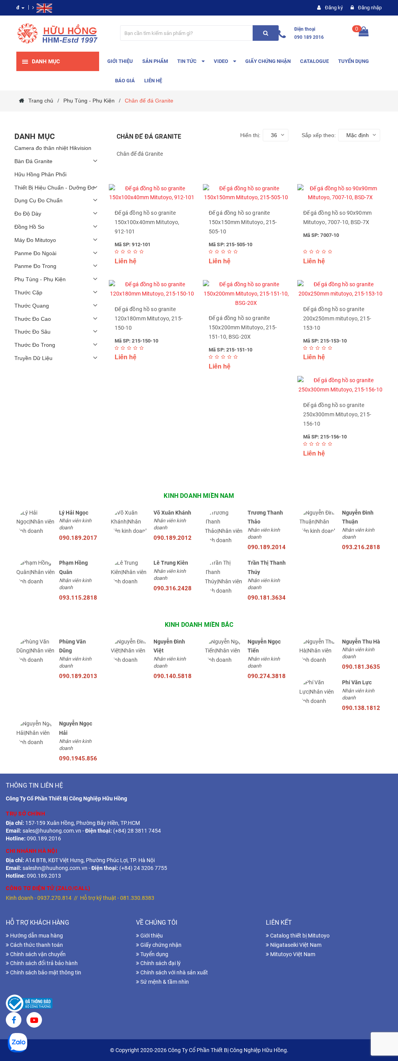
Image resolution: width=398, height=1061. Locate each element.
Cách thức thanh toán (36, 945)
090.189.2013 (78, 676)
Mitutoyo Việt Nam (292, 954)
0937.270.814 (54, 898)
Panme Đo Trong (35, 266)
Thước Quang (31, 306)
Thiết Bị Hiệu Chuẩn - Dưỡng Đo (54, 187)
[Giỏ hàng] (364, 33)
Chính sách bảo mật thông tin (45, 972)
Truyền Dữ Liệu (33, 358)
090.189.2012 (173, 537)
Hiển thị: (250, 135)
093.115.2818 (78, 597)
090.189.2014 (267, 547)
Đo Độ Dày (27, 213)
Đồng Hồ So (29, 227)
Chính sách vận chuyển (37, 954)
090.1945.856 (78, 758)
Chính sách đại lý (160, 963)
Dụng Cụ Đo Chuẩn (38, 200)
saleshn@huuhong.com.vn (55, 868)
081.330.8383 (137, 898)
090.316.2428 (173, 588)
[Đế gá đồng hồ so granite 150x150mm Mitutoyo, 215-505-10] (246, 193)
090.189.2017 (78, 537)
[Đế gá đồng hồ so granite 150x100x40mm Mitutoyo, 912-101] (152, 193)
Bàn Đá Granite (33, 161)
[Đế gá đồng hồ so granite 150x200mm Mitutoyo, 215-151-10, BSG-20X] (246, 294)
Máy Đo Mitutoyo (35, 240)
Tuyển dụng (153, 954)
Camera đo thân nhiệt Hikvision (52, 148)
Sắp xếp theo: (319, 135)
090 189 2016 (309, 37)
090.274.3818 (267, 676)
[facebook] (13, 1021)
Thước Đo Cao (32, 319)
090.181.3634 (267, 597)
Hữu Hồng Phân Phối (40, 174)
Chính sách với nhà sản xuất (173, 972)
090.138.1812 (361, 707)
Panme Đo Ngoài (35, 253)
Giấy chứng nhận (160, 945)
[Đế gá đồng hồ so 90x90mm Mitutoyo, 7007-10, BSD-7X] (340, 193)
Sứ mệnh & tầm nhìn (164, 982)
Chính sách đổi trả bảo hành (43, 963)
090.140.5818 (173, 676)
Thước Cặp (28, 292)
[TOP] (380, 1014)
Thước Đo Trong (34, 345)
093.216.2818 (361, 547)
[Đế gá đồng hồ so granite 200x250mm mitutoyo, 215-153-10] (340, 289)
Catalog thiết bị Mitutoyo (299, 935)
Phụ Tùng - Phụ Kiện (40, 279)
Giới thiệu (151, 935)
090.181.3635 (361, 666)
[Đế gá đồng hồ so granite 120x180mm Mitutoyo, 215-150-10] (152, 289)
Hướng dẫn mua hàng (36, 935)
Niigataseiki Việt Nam (295, 945)
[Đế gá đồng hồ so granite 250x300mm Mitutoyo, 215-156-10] (340, 385)
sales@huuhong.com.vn (52, 831)
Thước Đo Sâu (32, 332)
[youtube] (34, 1021)
